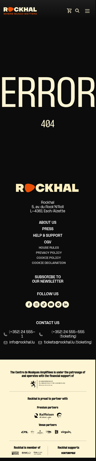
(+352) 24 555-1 (22, 334)
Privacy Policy (49, 253)
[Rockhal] (20, 11)
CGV (47, 242)
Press (47, 229)
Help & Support (48, 236)
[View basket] (69, 12)
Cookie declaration (49, 263)
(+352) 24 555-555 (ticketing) (68, 334)
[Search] (77, 11)
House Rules (49, 248)
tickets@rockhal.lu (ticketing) (68, 342)
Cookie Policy (49, 258)
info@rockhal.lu (22, 342)
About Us (47, 223)
